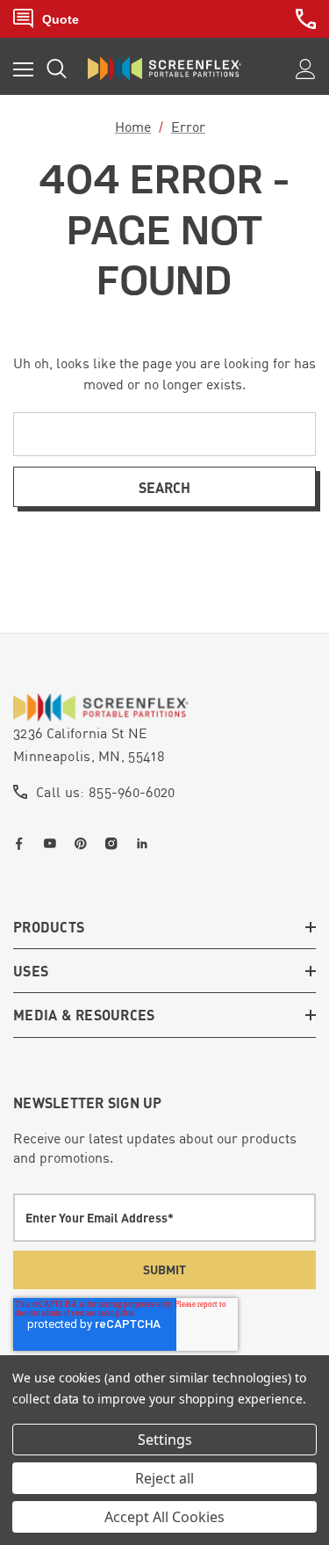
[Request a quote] (46, 19)
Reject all (164, 1478)
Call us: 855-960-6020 (105, 792)
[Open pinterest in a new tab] (84, 844)
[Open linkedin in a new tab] (145, 844)
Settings (165, 1439)
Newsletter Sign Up (87, 1102)
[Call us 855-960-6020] (306, 19)
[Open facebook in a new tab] (22, 844)
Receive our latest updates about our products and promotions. (155, 1147)
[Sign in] (306, 69)
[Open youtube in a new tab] (53, 844)
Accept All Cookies (164, 1517)
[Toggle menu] (23, 69)
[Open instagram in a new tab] (115, 844)
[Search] (56, 68)
